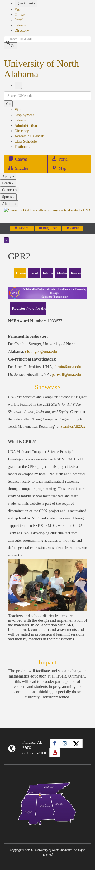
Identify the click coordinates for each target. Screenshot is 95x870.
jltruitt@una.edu (67, 366)
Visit (18, 9)
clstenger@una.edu (41, 351)
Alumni (8, 204)
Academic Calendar (29, 136)
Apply (7, 176)
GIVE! (74, 228)
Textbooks (22, 147)
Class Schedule (26, 141)
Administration (26, 126)
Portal (19, 20)
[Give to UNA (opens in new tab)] (47, 215)
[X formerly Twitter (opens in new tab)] (76, 743)
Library (20, 25)
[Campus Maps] (47, 803)
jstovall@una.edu (67, 374)
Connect (8, 190)
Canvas (20, 15)
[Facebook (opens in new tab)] (54, 743)
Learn (7, 183)
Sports (7, 197)
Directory (22, 30)
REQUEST (50, 228)
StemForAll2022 (73, 427)
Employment (24, 115)
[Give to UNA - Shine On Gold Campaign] (47, 830)
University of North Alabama (41, 68)
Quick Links (26, 3)
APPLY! (24, 228)
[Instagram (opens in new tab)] (64, 743)
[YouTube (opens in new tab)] (54, 752)
